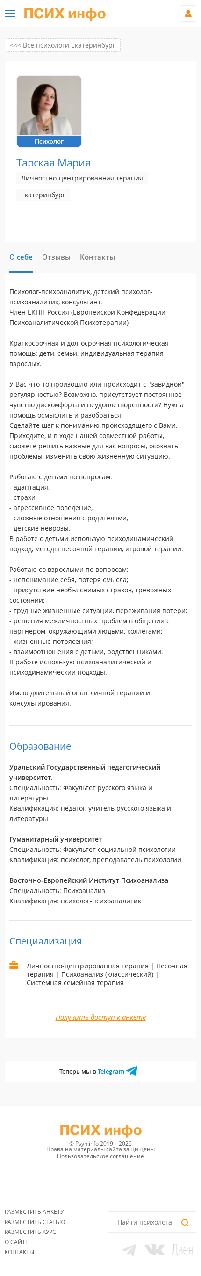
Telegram (111, 1071)
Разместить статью (35, 1222)
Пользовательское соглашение (100, 1156)
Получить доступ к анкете (101, 1017)
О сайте (17, 1242)
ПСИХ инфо (64, 14)
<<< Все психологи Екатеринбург (62, 45)
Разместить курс (30, 1232)
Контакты (19, 1252)
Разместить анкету (34, 1212)
